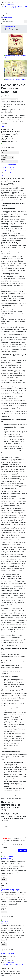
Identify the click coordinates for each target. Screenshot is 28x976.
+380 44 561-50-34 (6, 103)
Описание (5, 173)
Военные (7, 28)
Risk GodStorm (5, 923)
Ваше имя (5, 820)
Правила (12, 173)
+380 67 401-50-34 (18, 103)
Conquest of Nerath (6, 858)
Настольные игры (10, 26)
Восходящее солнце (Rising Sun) (10, 891)
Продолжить (22, 850)
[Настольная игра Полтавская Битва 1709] (15, 44)
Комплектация (6, 175)
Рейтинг (4, 845)
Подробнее (4, 126)
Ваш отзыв (5, 826)
